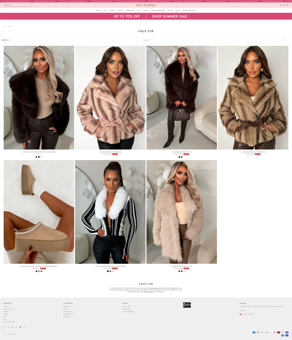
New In (99, 10)
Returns (6, 314)
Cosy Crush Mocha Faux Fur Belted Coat (253, 152)
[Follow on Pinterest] (16, 327)
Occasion (120, 10)
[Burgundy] (36, 157)
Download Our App (9, 321)
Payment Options (68, 311)
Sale (105, 10)
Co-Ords (170, 10)
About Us (6, 306)
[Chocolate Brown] (39, 157)
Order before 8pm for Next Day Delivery (14, 1)
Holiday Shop (130, 10)
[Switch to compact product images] (8, 40)
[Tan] (41, 271)
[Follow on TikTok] (24, 327)
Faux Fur (10, 26)
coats (173, 288)
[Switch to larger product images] (3, 40)
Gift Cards (66, 316)
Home (5, 26)
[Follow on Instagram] (12, 327)
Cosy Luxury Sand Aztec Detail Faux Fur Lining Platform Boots (38, 266)
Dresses (145, 10)
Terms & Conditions (128, 311)
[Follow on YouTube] (20, 327)
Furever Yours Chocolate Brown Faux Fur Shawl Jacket (39, 152)
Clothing (111, 10)
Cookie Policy (126, 309)
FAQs (5, 316)
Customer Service (9, 309)
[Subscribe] (287, 310)
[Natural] (41, 157)
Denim (178, 10)
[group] (146, 19)
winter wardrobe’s (148, 291)
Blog (5, 319)
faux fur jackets (154, 288)
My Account (66, 306)
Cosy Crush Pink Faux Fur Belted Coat (110, 152)
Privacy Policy (127, 306)
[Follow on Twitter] (8, 327)
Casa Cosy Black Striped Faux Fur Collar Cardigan (110, 266)
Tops (138, 10)
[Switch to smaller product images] (5, 40)
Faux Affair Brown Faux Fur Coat (181, 152)
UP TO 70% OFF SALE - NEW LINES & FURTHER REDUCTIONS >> (43, 1)
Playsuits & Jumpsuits (157, 10)
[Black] (36, 271)
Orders (65, 309)
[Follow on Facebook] (4, 327)
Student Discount (68, 314)
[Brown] (179, 157)
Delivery (6, 311)
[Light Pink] (113, 271)
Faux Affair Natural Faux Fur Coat (182, 266)
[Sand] (39, 271)
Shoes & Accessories (189, 10)
